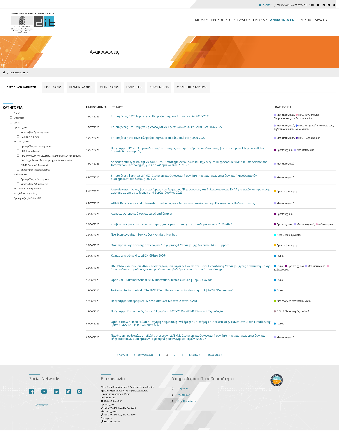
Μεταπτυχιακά (21, 141)
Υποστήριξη (183, 394)
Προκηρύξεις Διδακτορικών (35, 179)
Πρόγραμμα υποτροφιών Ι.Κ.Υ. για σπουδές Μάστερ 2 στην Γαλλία (154, 301)
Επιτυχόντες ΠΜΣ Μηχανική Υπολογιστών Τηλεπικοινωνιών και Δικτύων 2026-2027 (166, 127)
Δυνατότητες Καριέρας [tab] (191, 87)
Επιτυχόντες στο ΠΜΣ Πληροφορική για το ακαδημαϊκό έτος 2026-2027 (158, 137)
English (267, 5)
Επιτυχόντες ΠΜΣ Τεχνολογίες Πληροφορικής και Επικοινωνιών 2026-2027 (160, 116)
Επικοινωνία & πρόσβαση (292, 5)
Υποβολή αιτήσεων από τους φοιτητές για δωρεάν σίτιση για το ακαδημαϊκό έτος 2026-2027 (171, 224)
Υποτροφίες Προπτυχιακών (35, 132)
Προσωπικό (220, 20)
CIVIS (17, 122)
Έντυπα (305, 20)
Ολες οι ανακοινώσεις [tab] (22, 87)
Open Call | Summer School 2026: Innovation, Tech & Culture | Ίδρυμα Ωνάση (161, 280)
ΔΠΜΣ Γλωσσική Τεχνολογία (35, 165)
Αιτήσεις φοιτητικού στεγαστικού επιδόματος (142, 213)
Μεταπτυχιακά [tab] (109, 87)
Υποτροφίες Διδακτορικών (34, 184)
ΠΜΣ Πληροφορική (30, 151)
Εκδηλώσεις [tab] (134, 87)
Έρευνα (260, 21)
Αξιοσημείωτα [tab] (159, 87)
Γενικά (17, 113)
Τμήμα (200, 21)
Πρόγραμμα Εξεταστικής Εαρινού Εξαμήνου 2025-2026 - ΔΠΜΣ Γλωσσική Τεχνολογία (167, 311)
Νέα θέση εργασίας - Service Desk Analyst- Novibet (144, 234)
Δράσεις (321, 20)
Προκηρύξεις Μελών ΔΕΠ (27, 198)
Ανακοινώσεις (282, 20)
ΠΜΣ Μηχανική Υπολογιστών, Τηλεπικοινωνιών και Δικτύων (51, 155)
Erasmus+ (19, 117)
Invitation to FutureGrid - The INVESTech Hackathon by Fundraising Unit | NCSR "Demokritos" (172, 290)
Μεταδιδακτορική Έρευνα (27, 188)
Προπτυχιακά (21, 127)
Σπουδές (241, 21)
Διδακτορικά (21, 174)
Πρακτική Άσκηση (30, 136)
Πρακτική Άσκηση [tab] (80, 87)
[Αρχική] (33, 22)
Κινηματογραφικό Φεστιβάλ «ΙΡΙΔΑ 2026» (138, 255)
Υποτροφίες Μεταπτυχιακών (35, 169)
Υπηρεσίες (183, 388)
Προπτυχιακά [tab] (52, 87)
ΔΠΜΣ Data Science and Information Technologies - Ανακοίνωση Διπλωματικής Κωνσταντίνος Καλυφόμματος (183, 203)
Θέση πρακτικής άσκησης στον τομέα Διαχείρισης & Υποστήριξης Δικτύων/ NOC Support (170, 245)
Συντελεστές (41, 404)
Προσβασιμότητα (186, 401)
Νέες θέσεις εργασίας (25, 193)
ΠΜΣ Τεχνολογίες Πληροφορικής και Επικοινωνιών (46, 160)
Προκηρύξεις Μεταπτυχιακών (36, 146)
